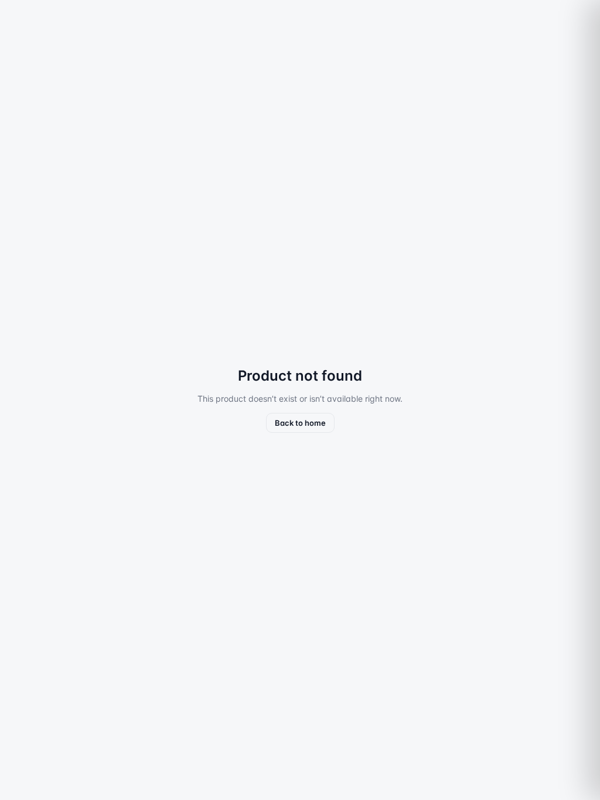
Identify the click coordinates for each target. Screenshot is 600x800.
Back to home (300, 423)
